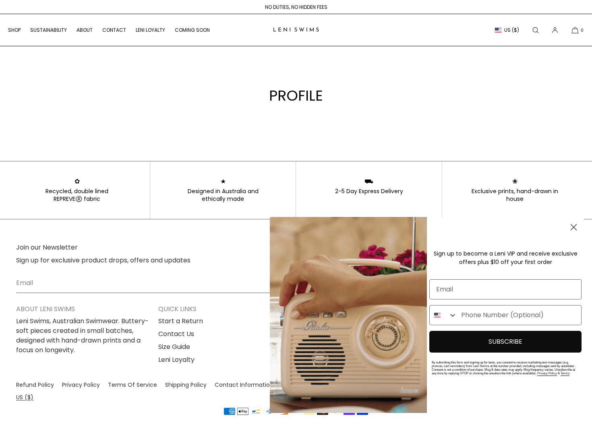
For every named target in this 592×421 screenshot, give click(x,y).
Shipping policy (186, 385)
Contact (114, 30)
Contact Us (176, 333)
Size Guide (174, 346)
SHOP (14, 30)
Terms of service (132, 385)
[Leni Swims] (296, 30)
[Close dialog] (574, 227)
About (85, 30)
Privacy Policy (547, 373)
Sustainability (48, 30)
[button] (535, 30)
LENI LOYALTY (150, 30)
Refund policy (35, 385)
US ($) (511, 30)
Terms (565, 373)
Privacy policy (81, 385)
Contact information (244, 385)
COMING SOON (192, 30)
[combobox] (443, 315)
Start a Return (180, 321)
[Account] (555, 30)
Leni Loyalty (176, 359)
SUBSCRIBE (505, 341)
